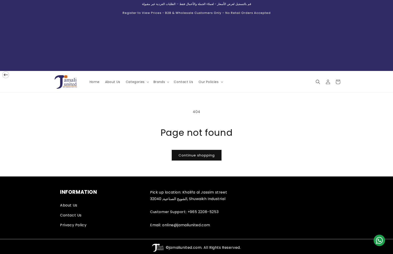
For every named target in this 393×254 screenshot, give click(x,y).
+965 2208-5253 (203, 211)
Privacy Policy (73, 225)
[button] (137, 82)
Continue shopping (197, 155)
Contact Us (71, 215)
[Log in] (328, 82)
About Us (68, 205)
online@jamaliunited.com (186, 225)
